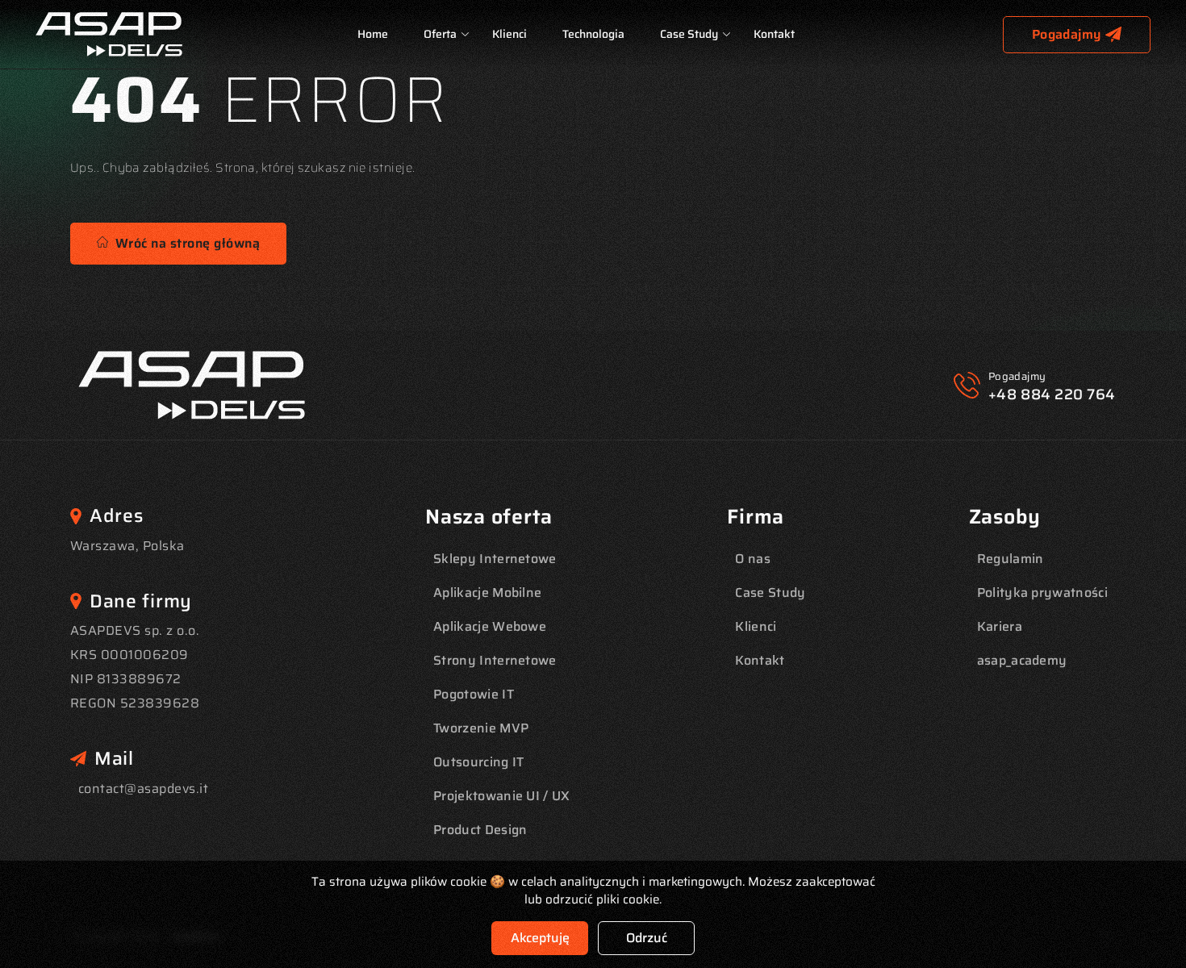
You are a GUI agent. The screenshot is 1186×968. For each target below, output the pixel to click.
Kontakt (774, 34)
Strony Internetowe (495, 660)
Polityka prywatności (1042, 592)
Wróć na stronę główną (184, 243)
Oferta (440, 34)
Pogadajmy (1066, 34)
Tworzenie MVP (480, 728)
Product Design (480, 830)
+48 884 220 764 (1052, 394)
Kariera (999, 626)
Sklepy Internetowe (495, 559)
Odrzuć (646, 938)
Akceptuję (540, 938)
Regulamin (1010, 559)
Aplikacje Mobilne (487, 592)
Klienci (509, 34)
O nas (752, 559)
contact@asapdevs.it (143, 788)
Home (372, 34)
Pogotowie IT (473, 694)
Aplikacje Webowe (489, 626)
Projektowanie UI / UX (501, 796)
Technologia (593, 34)
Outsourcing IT (478, 762)
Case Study (689, 34)
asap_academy (1022, 660)
